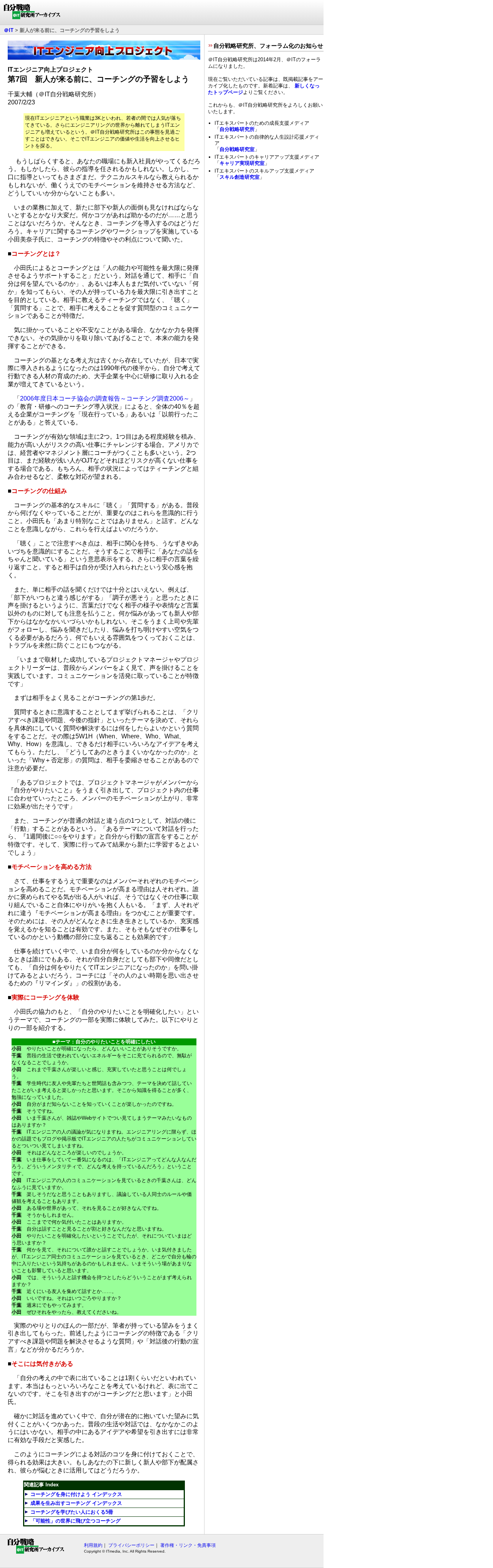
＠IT (8, 30)
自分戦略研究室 (237, 149)
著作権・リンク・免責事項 (188, 1545)
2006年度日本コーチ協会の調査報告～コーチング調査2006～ (104, 398)
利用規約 (93, 1545)
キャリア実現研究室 (242, 163)
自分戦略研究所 (237, 129)
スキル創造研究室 (240, 177)
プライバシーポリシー (131, 1545)
